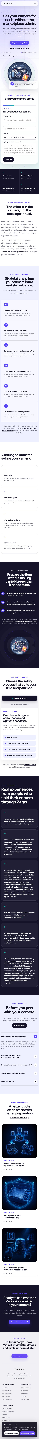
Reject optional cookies (11, 1433)
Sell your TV (5, 1387)
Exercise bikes (25, 1399)
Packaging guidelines (8, 1411)
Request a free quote (19, 43)
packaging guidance (22, 621)
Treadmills (23, 1396)
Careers (4, 1414)
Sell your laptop (6, 1390)
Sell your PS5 (6, 1396)
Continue (8, 159)
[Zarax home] (7, 3)
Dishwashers (24, 1393)
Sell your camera (7, 1399)
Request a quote (20, 1356)
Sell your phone (6, 1393)
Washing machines (26, 1387)
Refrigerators (24, 1390)
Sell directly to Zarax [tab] (20, 698)
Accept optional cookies (27, 1433)
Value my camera (19, 1025)
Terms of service (7, 1420)
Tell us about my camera (19, 1322)
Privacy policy (6, 1417)
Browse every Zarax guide (19, 1117)
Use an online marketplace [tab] (19, 704)
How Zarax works (7, 1408)
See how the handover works (19, 48)
